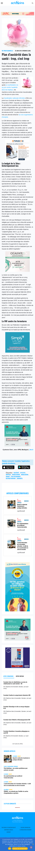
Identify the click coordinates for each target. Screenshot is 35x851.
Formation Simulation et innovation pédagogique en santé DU (16, 732)
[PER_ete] (17, 611)
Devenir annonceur (25, 827)
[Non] (33, 844)
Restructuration (11, 478)
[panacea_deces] (17, 160)
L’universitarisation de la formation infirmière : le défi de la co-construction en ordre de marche (22, 546)
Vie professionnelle (7, 51)
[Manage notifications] (31, 847)
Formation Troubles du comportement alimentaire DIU (16, 695)
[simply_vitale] (17, 352)
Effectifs (22, 473)
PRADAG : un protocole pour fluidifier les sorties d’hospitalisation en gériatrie (16, 792)
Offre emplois (20, 676)
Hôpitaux (8, 475)
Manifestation (16, 475)
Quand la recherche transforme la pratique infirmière (22, 506)
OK (9, 848)
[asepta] (17, 667)
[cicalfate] (17, 271)
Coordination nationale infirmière (14, 98)
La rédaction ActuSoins (25, 829)
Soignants (20, 478)
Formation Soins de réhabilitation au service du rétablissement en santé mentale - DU (15, 683)
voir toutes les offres (17, 744)
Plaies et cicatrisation (8, 766)
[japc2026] (17, 15)
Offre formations (8, 676)
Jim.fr (31, 450)
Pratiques (16, 766)
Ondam (8, 477)
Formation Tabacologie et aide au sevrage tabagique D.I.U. (16, 707)
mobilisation (24, 475)
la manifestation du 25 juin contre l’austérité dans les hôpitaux (10, 87)
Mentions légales (8, 829)
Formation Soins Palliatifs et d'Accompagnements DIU (16, 720)
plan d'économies (16, 477)
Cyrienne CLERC (26, 51)
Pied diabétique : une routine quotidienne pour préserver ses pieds (16, 769)
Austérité (16, 473)
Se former (19, 500)
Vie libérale (6, 789)
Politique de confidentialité (9, 827)
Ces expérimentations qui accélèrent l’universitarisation (22, 525)
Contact (9, 832)
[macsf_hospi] (17, 446)
